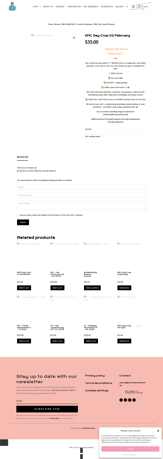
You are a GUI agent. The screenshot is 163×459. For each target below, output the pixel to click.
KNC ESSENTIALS (68, 24)
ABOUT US (48, 7)
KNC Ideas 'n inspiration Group (134, 392)
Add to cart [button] (24, 288)
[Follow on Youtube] (134, 400)
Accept (130, 449)
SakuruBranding (88, 428)
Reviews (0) (22, 157)
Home (50, 24)
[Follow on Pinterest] (129, 400)
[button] (158, 431)
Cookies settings (96, 390)
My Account (133, 9)
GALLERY (119, 7)
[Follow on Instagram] (125, 400)
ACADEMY (60, 7)
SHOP (35, 7)
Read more (124, 288)
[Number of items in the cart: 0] (139, 6)
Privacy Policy (54, 418)
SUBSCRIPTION (74, 7)
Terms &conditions (98, 383)
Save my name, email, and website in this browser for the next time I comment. (51, 215)
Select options (92, 288)
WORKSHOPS (107, 7)
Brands (57, 24)
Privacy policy (95, 375)
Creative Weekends (84, 24)
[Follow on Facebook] (121, 400)
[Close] (4, 442)
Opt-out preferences (129, 454)
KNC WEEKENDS (91, 7)
